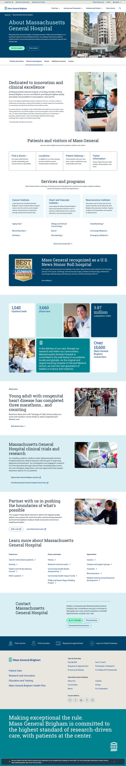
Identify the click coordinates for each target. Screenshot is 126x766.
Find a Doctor (110, 8)
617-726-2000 (76, 620)
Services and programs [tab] (34, 61)
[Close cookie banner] (114, 761)
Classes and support (98, 564)
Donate (108, 2)
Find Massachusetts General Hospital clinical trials (28, 483)
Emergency (99, 235)
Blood (18, 231)
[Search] (120, 8)
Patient (15, 670)
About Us (7, 15)
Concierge (98, 231)
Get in (100, 662)
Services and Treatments (72, 8)
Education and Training (38, 2)
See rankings (46, 280)
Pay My (72, 662)
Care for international (21, 560)
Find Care (55, 8)
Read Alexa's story (17, 426)
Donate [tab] (46, 61)
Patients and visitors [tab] (17, 61)
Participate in (105, 666)
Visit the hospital (17, 48)
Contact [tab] (71, 61)
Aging (16, 224)
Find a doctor (33, 48)
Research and (58, 564)
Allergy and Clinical (59, 225)
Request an (78, 666)
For (101, 689)
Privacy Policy (37, 762)
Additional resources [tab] (59, 61)
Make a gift (15, 529)
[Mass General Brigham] (16, 8)
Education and (21, 680)
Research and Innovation (22, 2)
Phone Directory (91, 620)
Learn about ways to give (35, 529)
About (71, 681)
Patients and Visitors (93, 8)
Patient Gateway (97, 2)
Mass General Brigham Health (27, 685)
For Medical (106, 670)
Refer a (15, 576)
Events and (76, 670)
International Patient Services (79, 625)
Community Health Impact (61, 576)
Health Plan (8, 2)
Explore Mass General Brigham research (24, 477)
